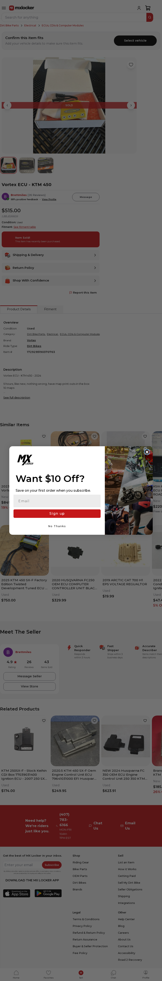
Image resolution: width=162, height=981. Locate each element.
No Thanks (57, 526)
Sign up (57, 514)
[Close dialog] (147, 451)
